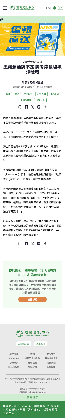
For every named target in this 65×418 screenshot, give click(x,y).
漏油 (17, 94)
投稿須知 (51, 362)
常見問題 (13, 362)
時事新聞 (27, 82)
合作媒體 (32, 362)
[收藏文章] (19, 107)
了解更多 (8, 413)
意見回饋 (51, 367)
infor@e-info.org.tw (37, 392)
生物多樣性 (25, 100)
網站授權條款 (51, 358)
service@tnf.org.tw (37, 388)
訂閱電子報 (23, 343)
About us (14, 358)
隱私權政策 (13, 367)
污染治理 (41, 94)
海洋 (8, 94)
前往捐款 (32, 299)
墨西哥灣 (54, 94)
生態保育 (28, 94)
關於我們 (51, 353)
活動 (32, 353)
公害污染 (40, 100)
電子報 (48, 8)
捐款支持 (40, 343)
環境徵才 (13, 353)
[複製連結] (45, 107)
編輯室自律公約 (32, 358)
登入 (60, 8)
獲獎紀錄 (32, 367)
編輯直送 (38, 82)
